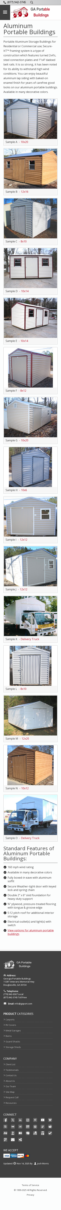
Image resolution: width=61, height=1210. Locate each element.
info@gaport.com (23, 1003)
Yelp (5, 1126)
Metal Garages (13, 1030)
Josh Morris (43, 1163)
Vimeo (50, 1120)
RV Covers (11, 1024)
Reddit (50, 1126)
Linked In (20, 1120)
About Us (10, 1080)
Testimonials (12, 1069)
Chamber (28, 1133)
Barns (9, 1035)
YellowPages (28, 1126)
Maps (35, 1133)
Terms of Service (30, 1185)
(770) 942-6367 (10, 994)
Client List (10, 1064)
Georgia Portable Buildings (17, 978)
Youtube (43, 1120)
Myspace (20, 1126)
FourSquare (5, 1139)
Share (20, 1139)
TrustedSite (50, 1133)
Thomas (43, 1133)
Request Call (12, 1097)
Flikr (13, 1126)
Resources (11, 1102)
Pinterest (35, 1120)
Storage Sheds (13, 1047)
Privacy (30, 1194)
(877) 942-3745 (10, 997)
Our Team (11, 1086)
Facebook (5, 1120)
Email (13, 1139)
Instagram (28, 1120)
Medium (20, 1133)
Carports (10, 1019)
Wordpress (35, 1126)
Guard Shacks (13, 1041)
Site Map (10, 1091)
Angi (5, 1133)
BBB (13, 1133)
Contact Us (11, 1075)
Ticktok (43, 1126)
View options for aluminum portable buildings (31, 932)
